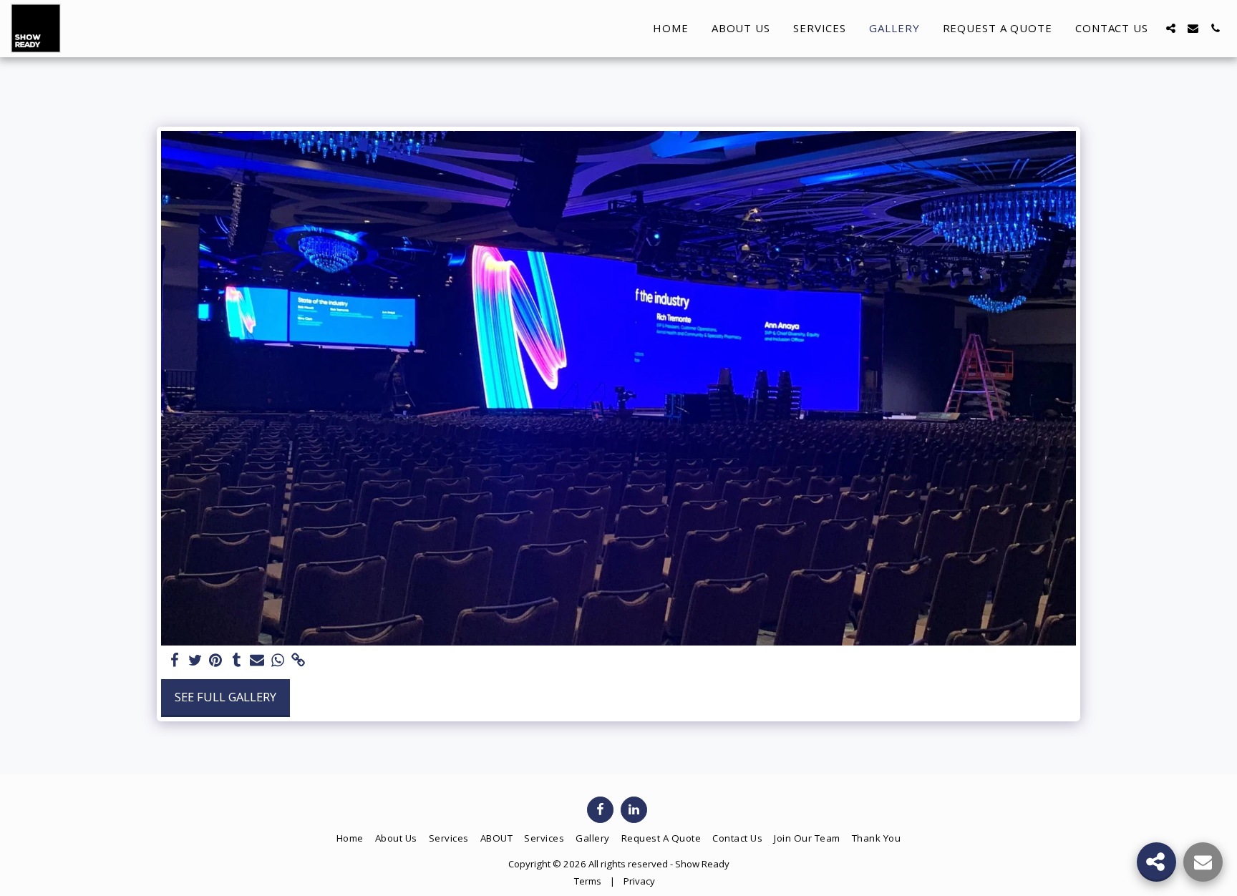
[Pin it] (215, 660)
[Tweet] (195, 660)
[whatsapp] (278, 660)
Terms (587, 881)
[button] (1170, 28)
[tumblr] (236, 660)
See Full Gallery (225, 696)
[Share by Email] (257, 660)
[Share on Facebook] (174, 660)
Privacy (639, 881)
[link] (298, 660)
